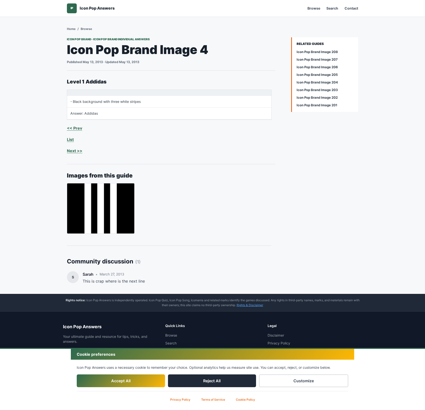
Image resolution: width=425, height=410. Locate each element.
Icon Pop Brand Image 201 (317, 105)
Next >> (74, 150)
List (70, 139)
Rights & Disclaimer (250, 305)
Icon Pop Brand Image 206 (317, 67)
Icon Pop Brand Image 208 (317, 52)
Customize (303, 380)
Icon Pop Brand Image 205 (317, 75)
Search (332, 8)
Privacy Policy (180, 399)
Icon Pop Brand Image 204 (317, 82)
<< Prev (74, 128)
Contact (351, 8)
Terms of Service (213, 399)
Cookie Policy (245, 399)
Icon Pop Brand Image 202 (317, 97)
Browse (313, 8)
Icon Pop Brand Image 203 (317, 90)
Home (71, 29)
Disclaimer (276, 335)
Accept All (121, 380)
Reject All (212, 380)
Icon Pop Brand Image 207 (317, 59)
